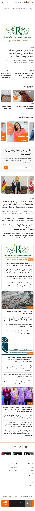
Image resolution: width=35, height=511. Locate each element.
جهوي (31, 47)
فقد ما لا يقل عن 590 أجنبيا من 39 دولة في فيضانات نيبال (19, 312)
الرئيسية (31, 468)
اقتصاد (30, 353)
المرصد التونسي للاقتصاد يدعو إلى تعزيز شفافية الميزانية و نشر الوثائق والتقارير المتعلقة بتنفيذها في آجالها (19, 359)
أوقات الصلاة (13, 470)
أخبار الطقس (13, 468)
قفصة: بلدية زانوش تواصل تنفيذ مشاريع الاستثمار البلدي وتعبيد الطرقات (19, 277)
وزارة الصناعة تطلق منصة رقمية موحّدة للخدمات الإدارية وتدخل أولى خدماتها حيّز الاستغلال (19, 368)
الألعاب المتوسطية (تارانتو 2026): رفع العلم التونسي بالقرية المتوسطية (18, 417)
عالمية (30, 307)
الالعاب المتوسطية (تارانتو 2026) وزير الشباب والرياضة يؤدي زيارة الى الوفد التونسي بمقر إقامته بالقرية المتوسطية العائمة (17, 410)
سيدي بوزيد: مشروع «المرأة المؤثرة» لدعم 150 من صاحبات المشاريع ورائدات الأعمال (21, 54)
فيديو (32, 480)
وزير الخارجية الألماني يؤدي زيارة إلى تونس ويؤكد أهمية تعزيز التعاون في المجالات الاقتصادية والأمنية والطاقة (18, 204)
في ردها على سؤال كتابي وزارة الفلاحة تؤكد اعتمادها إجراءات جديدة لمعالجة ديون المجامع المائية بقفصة (18, 285)
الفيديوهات (28, 87)
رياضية (30, 403)
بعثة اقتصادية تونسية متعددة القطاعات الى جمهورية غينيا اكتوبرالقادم (18, 382)
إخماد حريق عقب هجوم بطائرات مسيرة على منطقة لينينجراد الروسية (18, 325)
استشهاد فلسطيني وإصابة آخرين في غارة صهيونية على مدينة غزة (18, 332)
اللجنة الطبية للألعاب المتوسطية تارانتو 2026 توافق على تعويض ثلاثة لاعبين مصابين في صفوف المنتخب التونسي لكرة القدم (18, 425)
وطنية (31, 198)
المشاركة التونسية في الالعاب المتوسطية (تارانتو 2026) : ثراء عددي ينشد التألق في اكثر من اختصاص (18, 433)
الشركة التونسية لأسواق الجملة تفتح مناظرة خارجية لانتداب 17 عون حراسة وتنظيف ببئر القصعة (18, 220)
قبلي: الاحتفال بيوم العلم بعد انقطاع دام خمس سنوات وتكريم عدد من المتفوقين (23, 76)
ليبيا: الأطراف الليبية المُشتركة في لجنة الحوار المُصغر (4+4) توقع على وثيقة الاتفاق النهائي (18, 319)
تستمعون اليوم (26, 117)
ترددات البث (30, 473)
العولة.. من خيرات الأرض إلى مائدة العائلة (25, 107)
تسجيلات (31, 485)
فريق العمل (30, 470)
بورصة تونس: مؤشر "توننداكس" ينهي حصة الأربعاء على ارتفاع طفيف (18, 376)
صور (32, 483)
